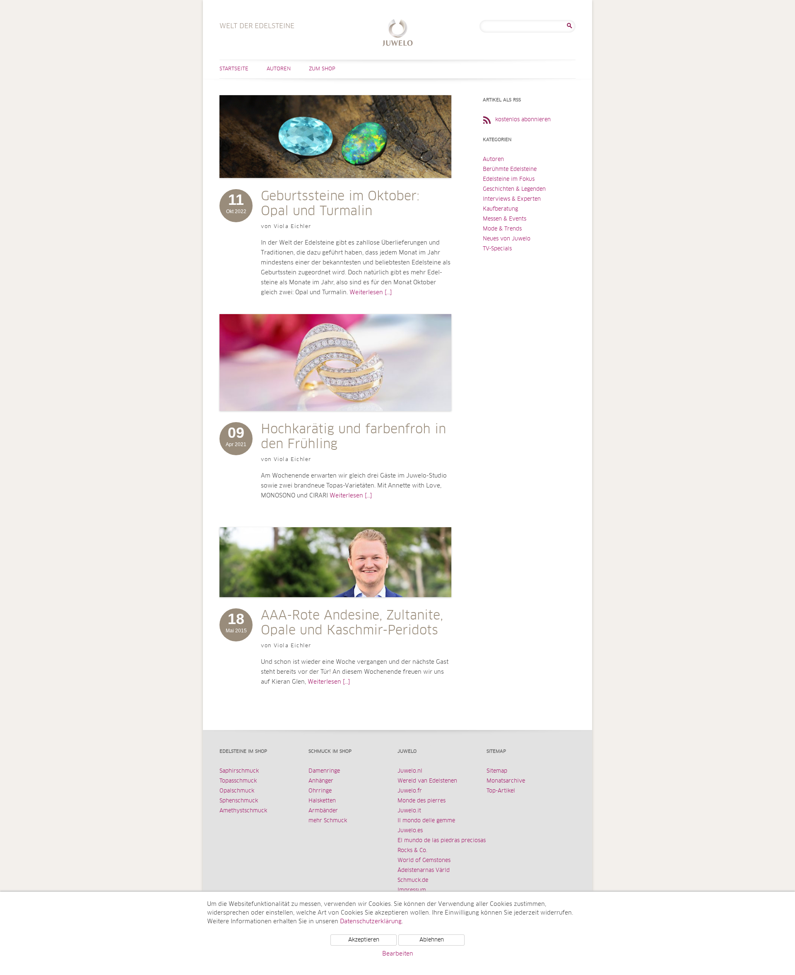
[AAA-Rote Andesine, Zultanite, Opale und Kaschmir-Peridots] (335, 605)
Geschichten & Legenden (514, 189)
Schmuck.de (413, 880)
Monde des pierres (422, 801)
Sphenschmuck (238, 801)
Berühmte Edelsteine (510, 169)
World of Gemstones (424, 860)
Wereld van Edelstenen (427, 781)
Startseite (233, 69)
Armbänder (323, 811)
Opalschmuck (236, 791)
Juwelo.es (410, 830)
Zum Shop (322, 69)
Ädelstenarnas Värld (424, 870)
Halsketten (322, 801)
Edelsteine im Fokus (509, 179)
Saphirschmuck (239, 771)
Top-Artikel (501, 791)
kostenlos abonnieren (523, 119)
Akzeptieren (363, 940)
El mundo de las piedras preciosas (442, 840)
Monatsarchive (506, 781)
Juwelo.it (409, 811)
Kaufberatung (500, 209)
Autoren (279, 69)
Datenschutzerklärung (371, 922)
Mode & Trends (502, 229)
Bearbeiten (397, 954)
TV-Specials (497, 249)
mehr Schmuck (327, 821)
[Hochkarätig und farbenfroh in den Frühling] (335, 419)
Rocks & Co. (412, 850)
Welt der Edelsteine (398, 34)
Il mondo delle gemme (426, 821)
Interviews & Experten (512, 199)
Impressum (412, 890)
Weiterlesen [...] (370, 292)
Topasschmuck (238, 781)
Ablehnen (431, 940)
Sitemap (497, 771)
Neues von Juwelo (506, 239)
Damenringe (324, 771)
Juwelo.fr (410, 791)
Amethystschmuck (243, 811)
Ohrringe (320, 791)
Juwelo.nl (410, 771)
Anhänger (320, 781)
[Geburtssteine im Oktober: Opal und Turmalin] (335, 186)
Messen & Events (504, 219)
